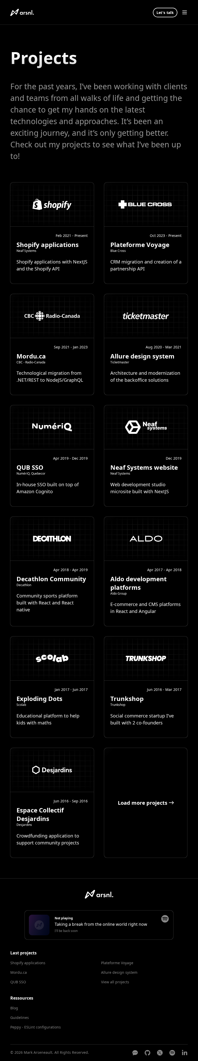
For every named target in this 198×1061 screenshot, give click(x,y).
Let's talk (165, 12)
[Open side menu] (184, 12)
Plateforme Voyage (117, 962)
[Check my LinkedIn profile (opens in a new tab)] (185, 1053)
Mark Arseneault (38, 1052)
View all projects (115, 981)
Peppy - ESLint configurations (35, 1027)
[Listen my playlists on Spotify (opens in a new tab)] (172, 1053)
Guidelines (19, 1017)
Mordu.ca (18, 972)
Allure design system (119, 972)
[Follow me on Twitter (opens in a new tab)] (160, 1053)
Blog (14, 1008)
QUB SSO (18, 981)
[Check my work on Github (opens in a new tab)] (147, 1053)
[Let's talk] (135, 1053)
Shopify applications (27, 962)
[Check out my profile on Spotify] (165, 919)
